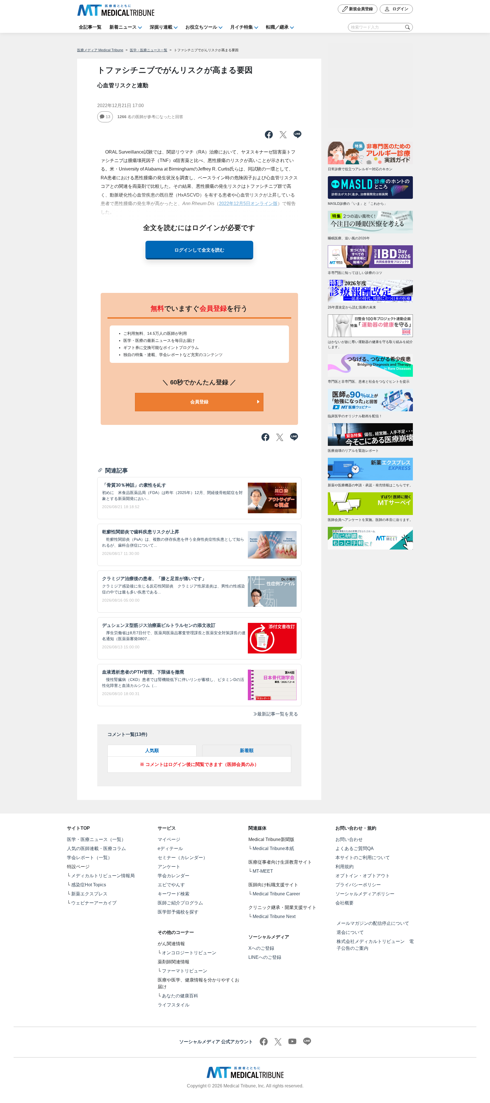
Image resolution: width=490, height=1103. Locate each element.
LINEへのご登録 (264, 957)
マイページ (169, 839)
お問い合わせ (349, 839)
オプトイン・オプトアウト (362, 875)
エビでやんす (171, 884)
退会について (350, 932)
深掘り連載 (161, 27)
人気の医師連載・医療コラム (96, 848)
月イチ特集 (241, 27)
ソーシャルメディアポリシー (364, 893)
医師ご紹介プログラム (180, 902)
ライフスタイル (173, 1004)
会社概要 (344, 902)
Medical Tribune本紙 (273, 848)
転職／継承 (277, 27)
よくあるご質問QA (354, 848)
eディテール (170, 848)
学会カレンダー (173, 875)
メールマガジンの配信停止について (373, 923)
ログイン (399, 9)
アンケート (169, 866)
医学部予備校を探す (178, 912)
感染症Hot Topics (88, 884)
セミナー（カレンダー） (183, 857)
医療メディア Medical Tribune (100, 50)
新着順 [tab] (247, 750)
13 (108, 116)
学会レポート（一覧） (89, 857)
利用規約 (344, 866)
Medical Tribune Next (274, 916)
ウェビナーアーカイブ (94, 902)
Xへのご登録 (261, 948)
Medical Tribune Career (276, 893)
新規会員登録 (360, 9)
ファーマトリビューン (184, 970)
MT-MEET (263, 871)
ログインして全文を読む (199, 250)
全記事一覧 (90, 27)
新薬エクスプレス (89, 893)
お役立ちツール (201, 27)
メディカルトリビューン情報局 (103, 875)
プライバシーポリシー (358, 884)
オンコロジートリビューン (189, 952)
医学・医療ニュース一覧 (148, 50)
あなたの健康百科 (180, 995)
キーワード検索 (173, 893)
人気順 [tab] (152, 750)
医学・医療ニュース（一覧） (96, 839)
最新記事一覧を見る (277, 714)
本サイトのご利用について (362, 857)
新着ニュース (123, 27)
